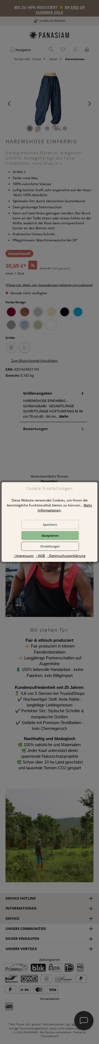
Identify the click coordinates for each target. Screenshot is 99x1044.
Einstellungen (50, 546)
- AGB (41, 555)
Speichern (50, 524)
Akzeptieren (50, 535)
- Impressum (23, 555)
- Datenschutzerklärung (66, 555)
